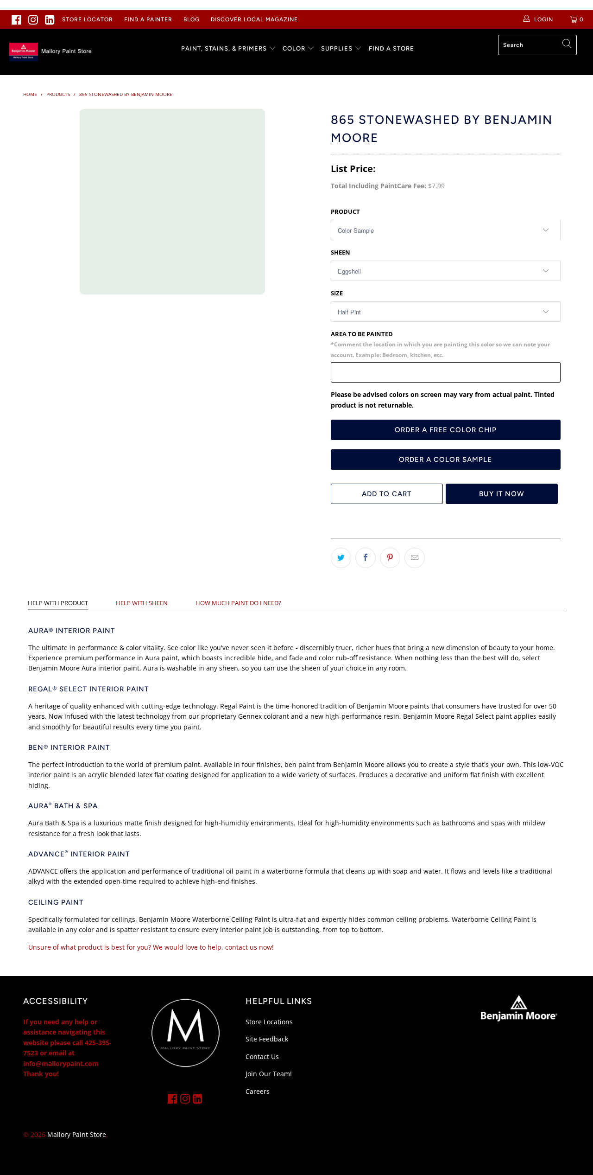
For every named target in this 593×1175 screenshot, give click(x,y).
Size (337, 293)
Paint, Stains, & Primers (224, 48)
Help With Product (58, 603)
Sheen (340, 252)
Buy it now (501, 494)
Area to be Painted (440, 344)
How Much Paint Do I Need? (238, 603)
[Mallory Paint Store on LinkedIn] (50, 19)
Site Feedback (267, 1039)
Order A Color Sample (445, 459)
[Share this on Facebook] (365, 558)
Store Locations (269, 1021)
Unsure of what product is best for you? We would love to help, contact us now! (151, 947)
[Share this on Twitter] (341, 558)
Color (294, 48)
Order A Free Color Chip (446, 430)
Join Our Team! (269, 1073)
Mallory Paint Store (76, 1134)
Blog (191, 19)
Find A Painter (148, 19)
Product (345, 211)
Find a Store (391, 48)
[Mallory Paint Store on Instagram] (33, 19)
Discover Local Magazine (254, 19)
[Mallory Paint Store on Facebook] (17, 19)
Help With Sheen (142, 603)
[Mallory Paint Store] (52, 52)
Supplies (337, 48)
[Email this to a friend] (414, 558)
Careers (258, 1091)
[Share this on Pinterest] (390, 558)
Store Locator (87, 19)
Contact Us (262, 1056)
